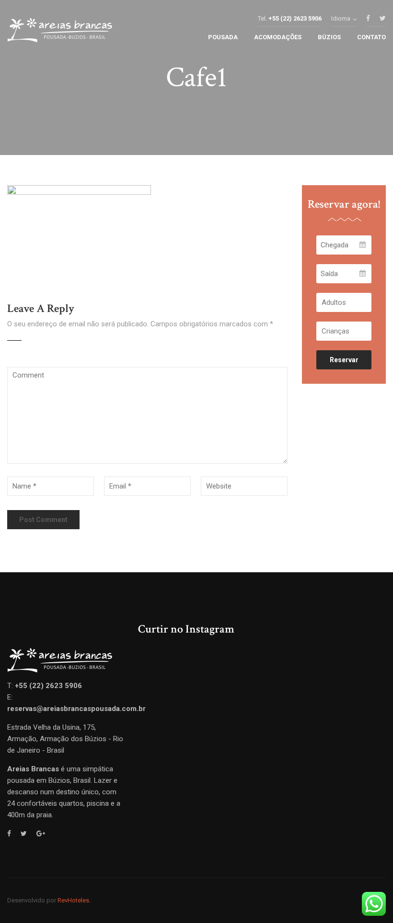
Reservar (344, 360)
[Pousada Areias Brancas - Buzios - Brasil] (60, 32)
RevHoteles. (74, 900)
